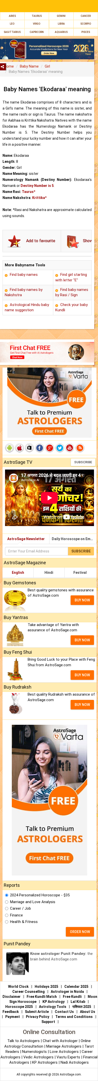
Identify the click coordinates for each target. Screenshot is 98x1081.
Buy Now (82, 600)
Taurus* (28, 192)
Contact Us (64, 1012)
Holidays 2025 (46, 987)
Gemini (61, 16)
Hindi (48, 573)
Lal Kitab (78, 1002)
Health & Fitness (24, 921)
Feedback (11, 1012)
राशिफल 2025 (81, 1007)
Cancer (86, 16)
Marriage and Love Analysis (32, 902)
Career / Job (20, 908)
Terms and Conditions (74, 1017)
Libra (61, 23)
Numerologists (35, 1051)
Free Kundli (72, 997)
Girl (47, 66)
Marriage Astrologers (64, 1046)
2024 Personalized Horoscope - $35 (40, 895)
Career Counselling (28, 992)
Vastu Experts (68, 1057)
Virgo (36, 23)
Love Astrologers (64, 1051)
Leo (12, 23)
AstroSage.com (70, 1074)
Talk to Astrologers (23, 1041)
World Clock (18, 987)
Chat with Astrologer (61, 1041)
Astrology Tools (52, 1007)
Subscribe (83, 462)
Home (9, 66)
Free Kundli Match (42, 997)
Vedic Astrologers (38, 1057)
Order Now (80, 932)
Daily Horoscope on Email (73, 539)
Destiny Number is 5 (37, 186)
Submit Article (37, 1012)
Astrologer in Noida (67, 992)
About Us (87, 1012)
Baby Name (29, 66)
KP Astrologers (45, 1062)
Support (48, 1022)
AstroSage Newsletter (26, 539)
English (18, 573)
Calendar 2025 (76, 987)
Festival (80, 573)
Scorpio (85, 23)
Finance (16, 915)
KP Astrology (53, 1002)
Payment (12, 1017)
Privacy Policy (37, 1017)
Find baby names (24, 274)
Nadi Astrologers (75, 1062)
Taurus (37, 16)
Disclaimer (12, 997)
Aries (12, 16)
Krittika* (39, 198)
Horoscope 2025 (19, 1007)
